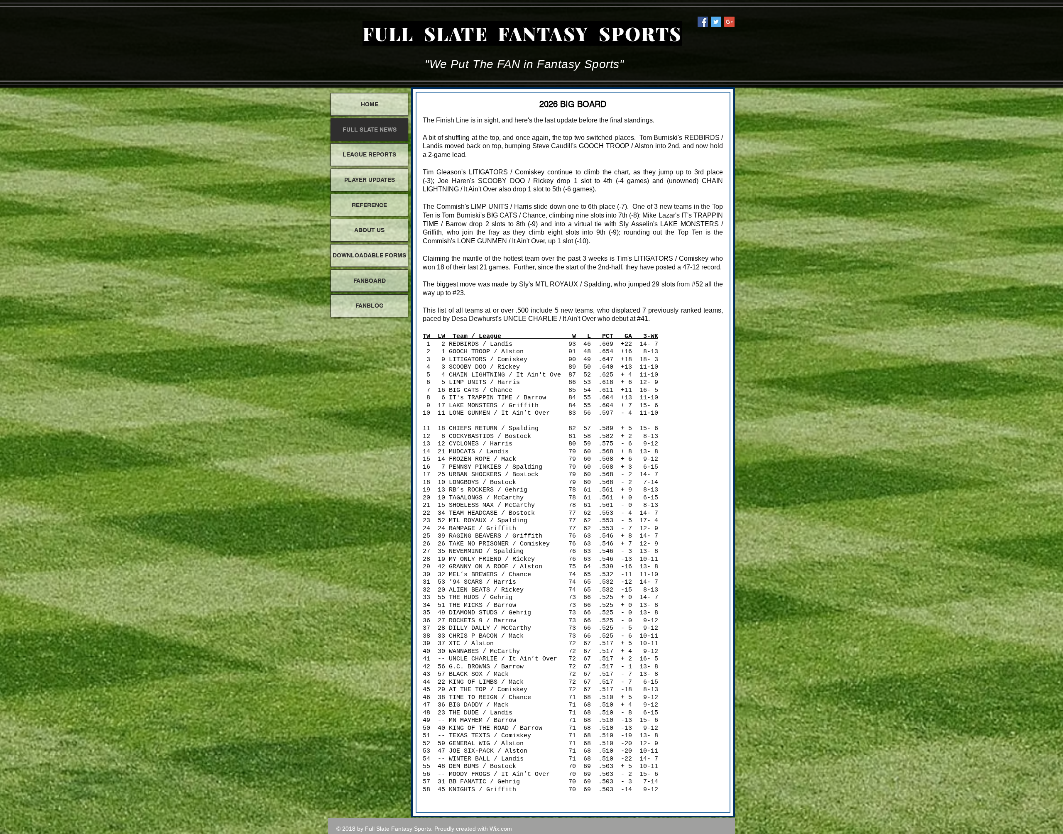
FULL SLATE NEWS (370, 129)
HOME (369, 104)
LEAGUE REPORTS (369, 154)
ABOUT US (369, 230)
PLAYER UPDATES (369, 179)
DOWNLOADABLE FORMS (369, 255)
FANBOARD (369, 280)
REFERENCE (369, 205)
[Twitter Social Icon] (716, 22)
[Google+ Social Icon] (729, 22)
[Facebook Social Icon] (703, 22)
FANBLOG (369, 305)
